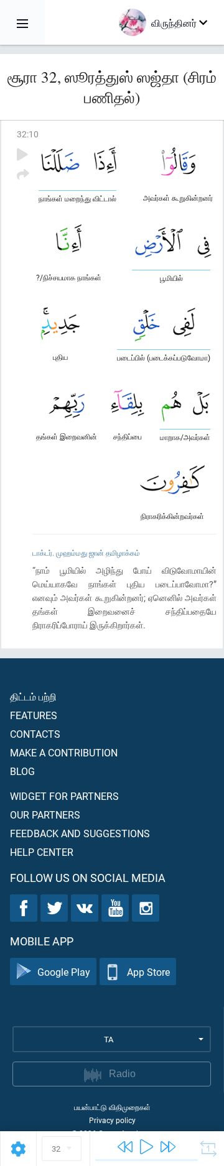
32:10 (28, 134)
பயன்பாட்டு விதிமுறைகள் (112, 1107)
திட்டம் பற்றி (33, 696)
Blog (22, 771)
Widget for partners (64, 795)
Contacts (35, 733)
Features (33, 715)
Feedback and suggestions (80, 833)
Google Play (63, 971)
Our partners (45, 814)
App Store (148, 971)
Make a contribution (64, 752)
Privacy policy (112, 1120)
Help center (41, 851)
